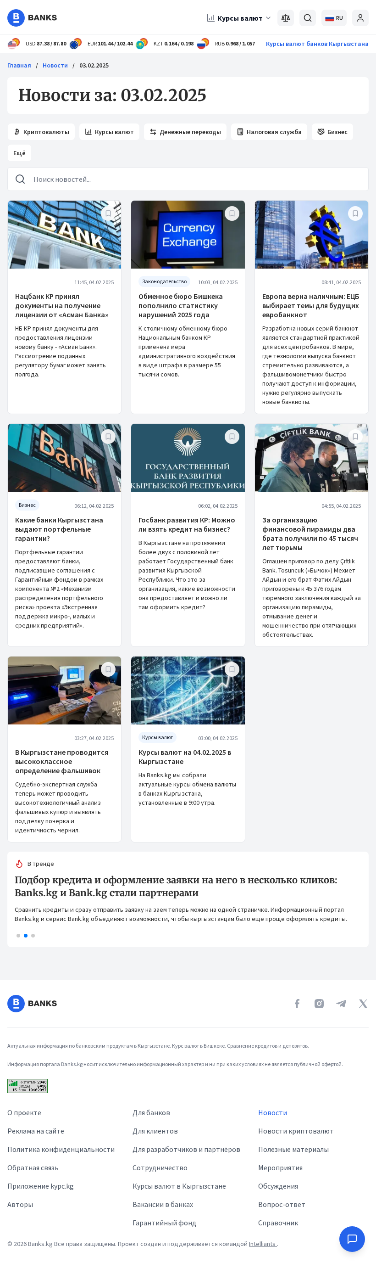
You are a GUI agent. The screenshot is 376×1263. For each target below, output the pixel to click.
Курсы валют (240, 17)
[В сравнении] (285, 18)
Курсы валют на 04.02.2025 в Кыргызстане (184, 756)
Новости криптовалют (296, 1130)
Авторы (20, 1204)
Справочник (278, 1222)
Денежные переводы (190, 132)
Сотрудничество (160, 1167)
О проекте (24, 1112)
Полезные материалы (293, 1149)
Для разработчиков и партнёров (186, 1149)
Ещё (19, 153)
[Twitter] (363, 1003)
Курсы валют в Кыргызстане (179, 1185)
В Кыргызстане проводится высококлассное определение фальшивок (61, 761)
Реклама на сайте (35, 1130)
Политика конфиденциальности (61, 1149)
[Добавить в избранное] (108, 213)
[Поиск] (307, 18)
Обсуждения (278, 1185)
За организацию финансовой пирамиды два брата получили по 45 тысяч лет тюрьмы (310, 533)
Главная (19, 65)
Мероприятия (280, 1167)
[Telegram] (341, 1003)
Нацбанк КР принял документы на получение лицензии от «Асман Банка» (62, 305)
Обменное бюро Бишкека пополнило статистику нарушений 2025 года (180, 305)
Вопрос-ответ (281, 1204)
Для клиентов (155, 1130)
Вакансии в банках (163, 1204)
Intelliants (263, 1244)
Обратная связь (33, 1167)
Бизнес (337, 132)
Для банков (151, 1112)
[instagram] (319, 1003)
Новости (55, 65)
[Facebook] (297, 1003)
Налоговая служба (274, 132)
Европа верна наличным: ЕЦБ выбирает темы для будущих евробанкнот (310, 305)
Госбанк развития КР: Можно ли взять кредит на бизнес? (186, 524)
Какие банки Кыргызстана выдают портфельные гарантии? (59, 529)
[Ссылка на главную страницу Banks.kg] (32, 18)
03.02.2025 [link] (94, 65)
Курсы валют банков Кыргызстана (317, 43)
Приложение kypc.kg (40, 1185)
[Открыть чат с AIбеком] (352, 1239)
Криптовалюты (46, 132)
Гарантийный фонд (164, 1222)
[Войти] (360, 18)
